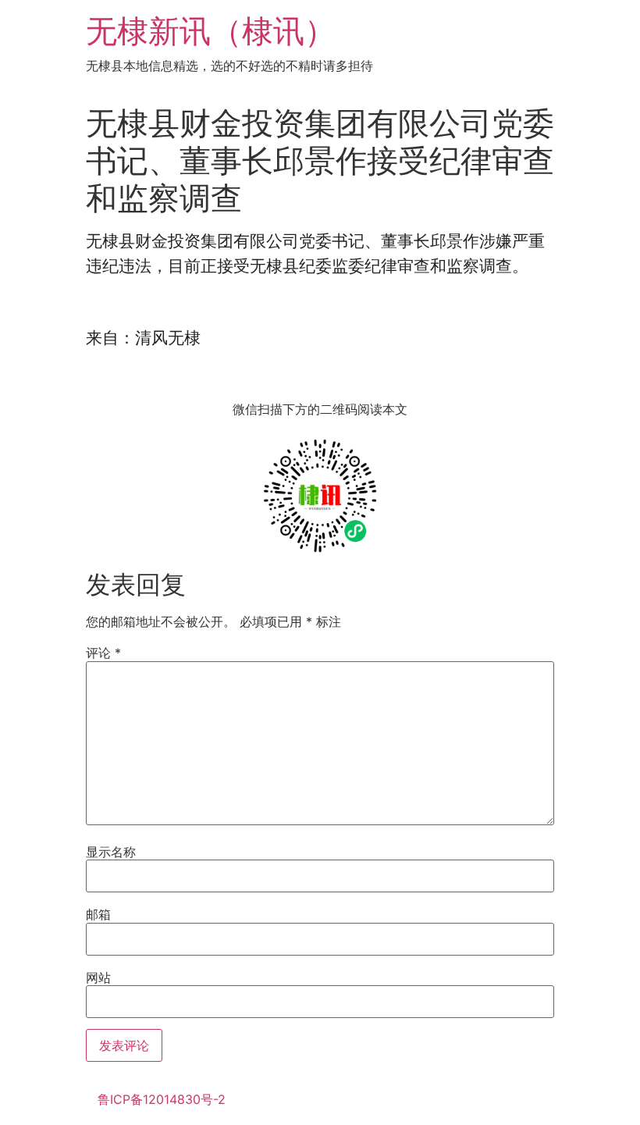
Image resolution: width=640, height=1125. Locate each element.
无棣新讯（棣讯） (211, 31)
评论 (103, 652)
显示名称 (111, 852)
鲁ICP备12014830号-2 (162, 1099)
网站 (98, 977)
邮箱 (98, 914)
